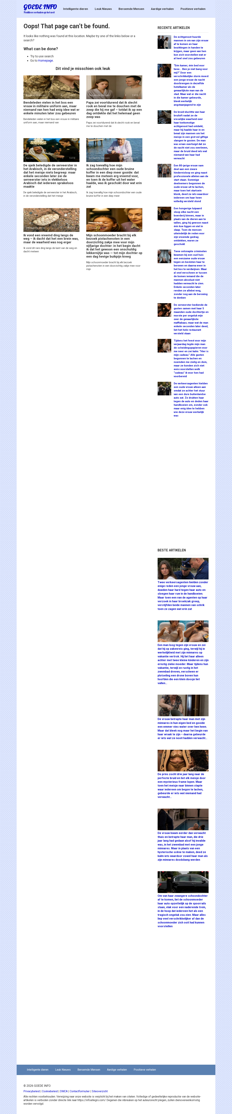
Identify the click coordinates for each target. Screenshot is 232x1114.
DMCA (64, 1091)
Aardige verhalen (162, 9)
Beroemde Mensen (131, 9)
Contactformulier (80, 1091)
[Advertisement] (183, 484)
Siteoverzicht (100, 1091)
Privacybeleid (31, 1091)
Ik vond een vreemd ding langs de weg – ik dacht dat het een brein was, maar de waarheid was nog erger (51, 238)
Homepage (45, 60)
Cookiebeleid (50, 1091)
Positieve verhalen (193, 9)
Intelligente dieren (75, 9)
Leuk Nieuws (103, 9)
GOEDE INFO (40, 7)
